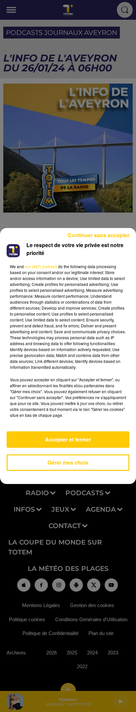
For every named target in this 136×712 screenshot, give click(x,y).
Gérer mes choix (68, 462)
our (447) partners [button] (41, 266)
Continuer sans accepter (98, 235)
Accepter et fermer (68, 439)
